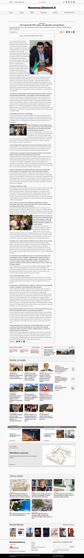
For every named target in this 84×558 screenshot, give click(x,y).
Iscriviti (72, 546)
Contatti (33, 542)
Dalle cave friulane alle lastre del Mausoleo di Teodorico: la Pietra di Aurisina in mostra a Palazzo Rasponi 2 (20, 495)
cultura (33, 492)
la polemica (42, 372)
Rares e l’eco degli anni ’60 (13, 351)
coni (10, 512)
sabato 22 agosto (13, 349)
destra (26, 413)
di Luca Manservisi (58, 372)
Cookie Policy (61, 556)
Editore (32, 545)
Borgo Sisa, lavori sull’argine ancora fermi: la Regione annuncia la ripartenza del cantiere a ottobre (46, 397)
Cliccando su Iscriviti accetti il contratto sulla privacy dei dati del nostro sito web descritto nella (61, 550)
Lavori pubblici (13, 372)
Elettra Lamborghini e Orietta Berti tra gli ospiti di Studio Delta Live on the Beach (35, 352)
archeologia (12, 492)
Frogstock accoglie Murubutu (24, 351)
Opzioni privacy (34, 550)
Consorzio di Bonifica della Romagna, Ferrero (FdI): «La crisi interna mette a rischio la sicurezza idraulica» (31, 377)
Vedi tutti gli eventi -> (36, 347)
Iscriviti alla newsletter (69, 12)
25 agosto (56, 492)
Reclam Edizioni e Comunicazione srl (17, 551)
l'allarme (27, 372)
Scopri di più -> (71, 347)
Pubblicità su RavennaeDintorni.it (38, 547)
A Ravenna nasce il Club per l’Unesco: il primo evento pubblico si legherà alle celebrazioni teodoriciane (42, 495)
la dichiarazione (13, 413)
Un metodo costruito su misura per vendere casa (49, 435)
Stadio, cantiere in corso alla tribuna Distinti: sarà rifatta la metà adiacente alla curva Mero (49, 352)
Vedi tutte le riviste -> (68, 524)
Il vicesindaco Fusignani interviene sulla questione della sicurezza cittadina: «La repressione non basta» (16, 417)
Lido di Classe (34, 512)
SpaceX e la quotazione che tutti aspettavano (15, 435)
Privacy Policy (34, 548)
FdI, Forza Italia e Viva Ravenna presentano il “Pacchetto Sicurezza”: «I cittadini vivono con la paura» (31, 417)
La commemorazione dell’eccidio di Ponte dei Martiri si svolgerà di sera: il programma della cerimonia (64, 495)
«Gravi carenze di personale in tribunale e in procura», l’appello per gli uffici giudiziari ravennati (31, 397)
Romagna (55, 12)
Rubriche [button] (22, 12)
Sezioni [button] (11, 12)
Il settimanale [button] (43, 12)
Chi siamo (33, 543)
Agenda (32, 12)
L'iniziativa (41, 413)
